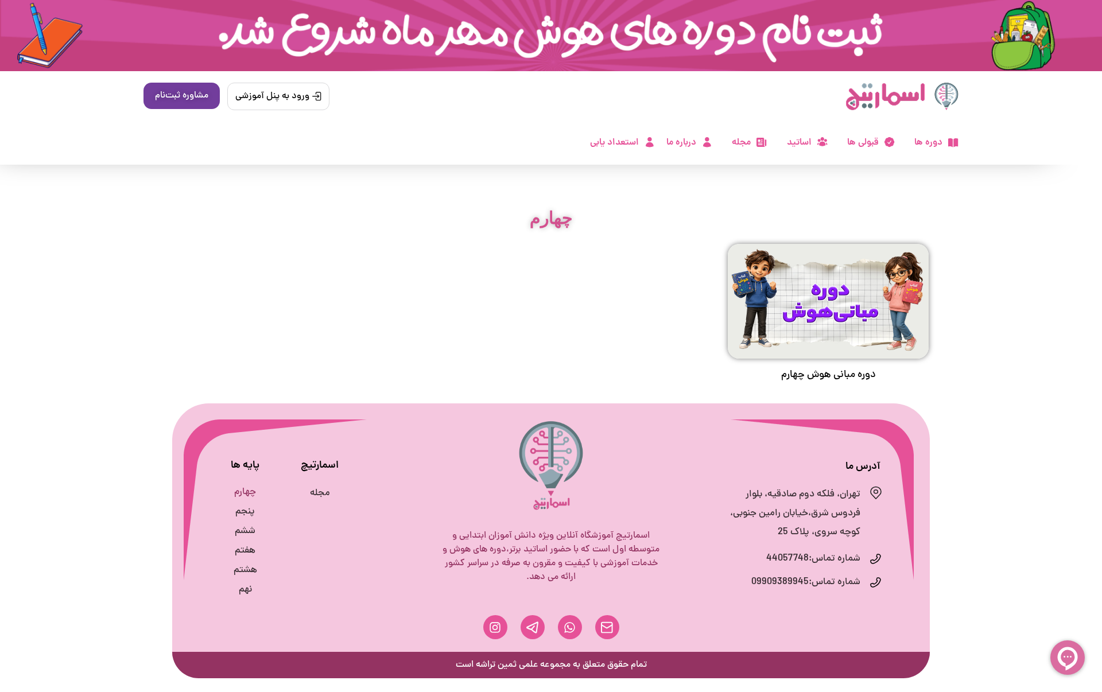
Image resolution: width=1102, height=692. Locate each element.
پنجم (245, 511)
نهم (245, 589)
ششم (245, 531)
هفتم (245, 550)
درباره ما (681, 143)
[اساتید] (822, 142)
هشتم (245, 570)
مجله (741, 143)
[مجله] (761, 142)
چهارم (245, 492)
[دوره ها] (953, 143)
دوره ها (928, 143)
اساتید (799, 143)
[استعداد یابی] (650, 142)
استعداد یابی (614, 143)
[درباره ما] (707, 142)
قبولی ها (863, 143)
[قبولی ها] (889, 142)
